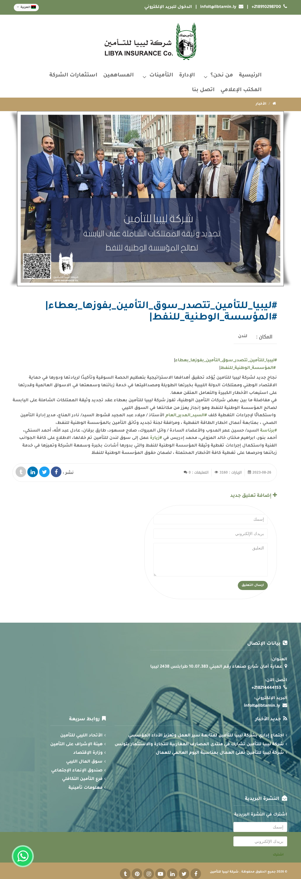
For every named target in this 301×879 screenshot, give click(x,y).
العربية (25, 7)
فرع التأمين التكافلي (82, 779)
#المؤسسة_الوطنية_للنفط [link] (248, 368)
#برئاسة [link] (268, 431)
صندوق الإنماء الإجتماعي (77, 770)
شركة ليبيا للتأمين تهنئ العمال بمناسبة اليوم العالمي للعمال (220, 753)
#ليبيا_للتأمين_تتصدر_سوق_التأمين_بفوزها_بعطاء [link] (226, 360)
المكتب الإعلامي (241, 90)
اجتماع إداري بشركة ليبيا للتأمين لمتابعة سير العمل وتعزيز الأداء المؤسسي (206, 735)
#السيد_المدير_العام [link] (186, 415)
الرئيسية (250, 75)
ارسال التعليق (253, 585)
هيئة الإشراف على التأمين (76, 744)
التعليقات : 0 (198, 472)
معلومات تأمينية (85, 788)
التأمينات (161, 75)
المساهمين (118, 75)
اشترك (278, 855)
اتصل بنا (203, 90)
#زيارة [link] (156, 438)
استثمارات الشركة (73, 75)
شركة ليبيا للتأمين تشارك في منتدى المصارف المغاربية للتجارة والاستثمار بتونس (199, 744)
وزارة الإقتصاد (88, 753)
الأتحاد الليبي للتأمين (81, 735)
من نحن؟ (221, 75)
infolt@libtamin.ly (218, 7)
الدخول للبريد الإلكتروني (168, 7)
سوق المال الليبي (84, 762)
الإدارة (187, 75)
